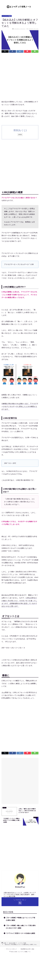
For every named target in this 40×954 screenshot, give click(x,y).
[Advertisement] (20, 77)
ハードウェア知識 (7, 16)
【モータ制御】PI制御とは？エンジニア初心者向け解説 (20, 919)
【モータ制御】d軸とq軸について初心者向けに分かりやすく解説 (21, 927)
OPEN (20, 134)
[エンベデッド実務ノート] (20, 6)
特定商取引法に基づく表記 (27, 949)
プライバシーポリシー (11, 949)
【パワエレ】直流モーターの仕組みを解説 (20, 933)
